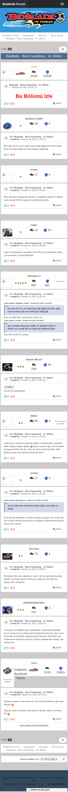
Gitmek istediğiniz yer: (29, 759)
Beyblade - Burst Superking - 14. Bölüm (29, 85)
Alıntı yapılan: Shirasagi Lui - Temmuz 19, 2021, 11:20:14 (26, 500)
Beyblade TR (9, 777)
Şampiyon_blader (34, 118)
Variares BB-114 (34, 359)
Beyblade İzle (45, 777)
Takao (34, 663)
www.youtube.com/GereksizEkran (34, 725)
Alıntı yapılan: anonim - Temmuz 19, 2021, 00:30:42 (24, 320)
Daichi (34, 67)
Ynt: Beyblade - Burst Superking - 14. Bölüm (31, 136)
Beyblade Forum (13, 4)
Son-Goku (34, 548)
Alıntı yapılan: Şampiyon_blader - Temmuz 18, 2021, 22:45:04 (28, 303)
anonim (34, 169)
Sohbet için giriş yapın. (40, 790)
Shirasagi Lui (34, 276)
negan (34, 225)
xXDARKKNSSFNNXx (34, 602)
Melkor (34, 416)
